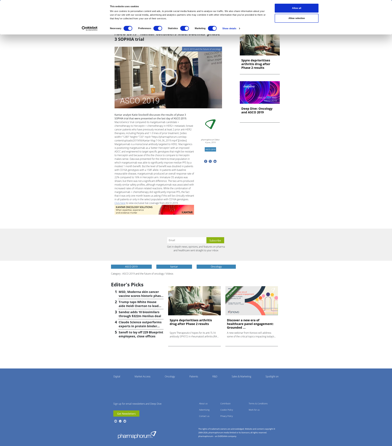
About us (203, 403)
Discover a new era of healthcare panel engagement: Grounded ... (250, 323)
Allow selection (296, 18)
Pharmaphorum (137, 435)
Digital (116, 376)
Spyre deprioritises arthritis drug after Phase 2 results (255, 64)
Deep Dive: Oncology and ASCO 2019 (256, 110)
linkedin (120, 421)
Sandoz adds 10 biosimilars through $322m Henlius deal (140, 314)
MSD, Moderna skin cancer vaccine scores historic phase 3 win (141, 296)
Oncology (170, 376)
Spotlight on (272, 376)
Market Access (142, 376)
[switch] (157, 28)
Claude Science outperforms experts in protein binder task (140, 326)
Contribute (225, 403)
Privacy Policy (226, 416)
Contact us (204, 416)
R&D (214, 376)
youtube (115, 421)
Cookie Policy (226, 409)
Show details (229, 28)
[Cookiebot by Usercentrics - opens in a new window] (89, 28)
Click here (120, 203)
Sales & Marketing (241, 376)
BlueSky (124, 421)
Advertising (204, 409)
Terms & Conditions (258, 403)
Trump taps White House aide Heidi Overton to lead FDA (139, 306)
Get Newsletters (126, 413)
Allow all (296, 8)
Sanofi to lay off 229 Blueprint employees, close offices (141, 334)
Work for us (254, 409)
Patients (193, 376)
